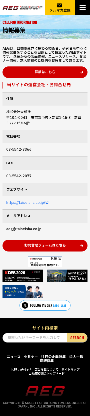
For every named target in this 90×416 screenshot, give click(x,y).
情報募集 (47, 361)
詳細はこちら (45, 72)
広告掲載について (46, 369)
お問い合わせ (21, 370)
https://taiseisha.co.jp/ (25, 202)
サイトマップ (71, 369)
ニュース (13, 357)
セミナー (31, 357)
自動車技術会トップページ (46, 373)
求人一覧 (76, 357)
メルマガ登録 (60, 8)
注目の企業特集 (53, 357)
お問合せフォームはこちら (45, 245)
